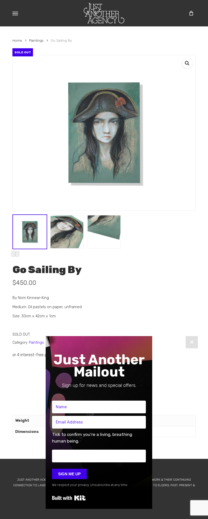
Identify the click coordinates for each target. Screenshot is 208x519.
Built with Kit (69, 497)
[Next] (17, 254)
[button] (15, 13)
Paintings (36, 40)
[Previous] (13, 254)
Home (17, 40)
